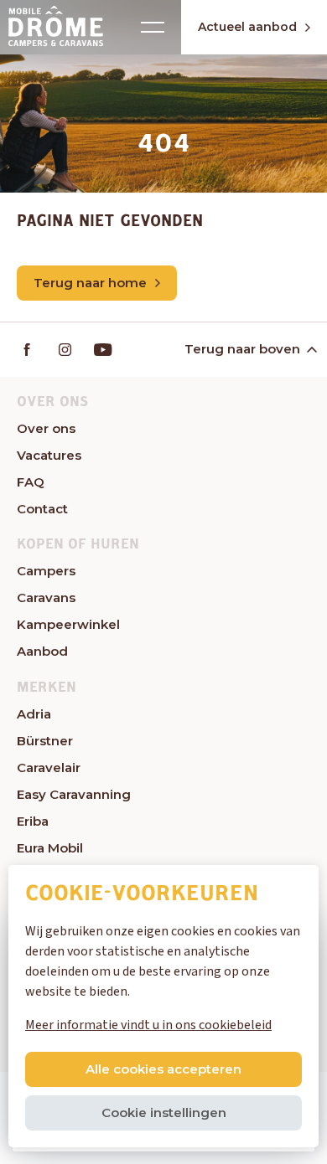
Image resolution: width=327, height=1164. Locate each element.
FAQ (30, 482)
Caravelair (48, 767)
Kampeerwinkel (68, 624)
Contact (42, 509)
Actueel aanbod (247, 26)
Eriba (33, 821)
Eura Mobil (50, 848)
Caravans (46, 597)
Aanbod (42, 651)
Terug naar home (90, 283)
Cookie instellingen (163, 1112)
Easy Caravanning (74, 794)
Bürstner (45, 741)
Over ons (46, 428)
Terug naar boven (242, 349)
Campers (46, 571)
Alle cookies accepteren (163, 1069)
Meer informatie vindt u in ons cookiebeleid (148, 1025)
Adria (34, 714)
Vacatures (49, 455)
